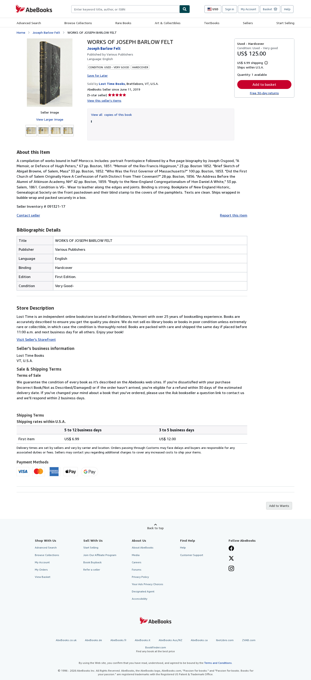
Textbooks (211, 23)
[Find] (185, 9)
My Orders (41, 569)
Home (21, 32)
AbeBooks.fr (118, 640)
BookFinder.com (155, 649)
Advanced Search (29, 23)
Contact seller (28, 215)
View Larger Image (49, 119)
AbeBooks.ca (199, 640)
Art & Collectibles (168, 23)
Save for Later (97, 75)
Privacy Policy (140, 577)
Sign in (229, 9)
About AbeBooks (142, 547)
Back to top (155, 528)
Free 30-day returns (264, 93)
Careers (136, 562)
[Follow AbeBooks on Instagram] (231, 569)
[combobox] (125, 9)
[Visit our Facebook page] (231, 548)
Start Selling (285, 23)
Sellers (248, 23)
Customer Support (191, 555)
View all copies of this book (111, 114)
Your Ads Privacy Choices (147, 584)
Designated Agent (143, 591)
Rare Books (123, 23)
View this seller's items (104, 100)
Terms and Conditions (218, 663)
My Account (248, 9)
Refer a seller (91, 569)
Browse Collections (78, 23)
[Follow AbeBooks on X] (231, 558)
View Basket (42, 577)
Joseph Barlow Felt (46, 32)
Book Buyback (92, 562)
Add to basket (264, 84)
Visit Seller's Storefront (36, 339)
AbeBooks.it (142, 640)
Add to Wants (279, 506)
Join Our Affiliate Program (99, 555)
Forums (136, 569)
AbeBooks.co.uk (66, 640)
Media (136, 555)
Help (287, 9)
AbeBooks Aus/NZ (170, 640)
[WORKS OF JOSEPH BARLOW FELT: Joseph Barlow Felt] (49, 72)
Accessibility (139, 598)
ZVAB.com (248, 640)
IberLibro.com (225, 640)
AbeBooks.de (93, 640)
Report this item (233, 215)
